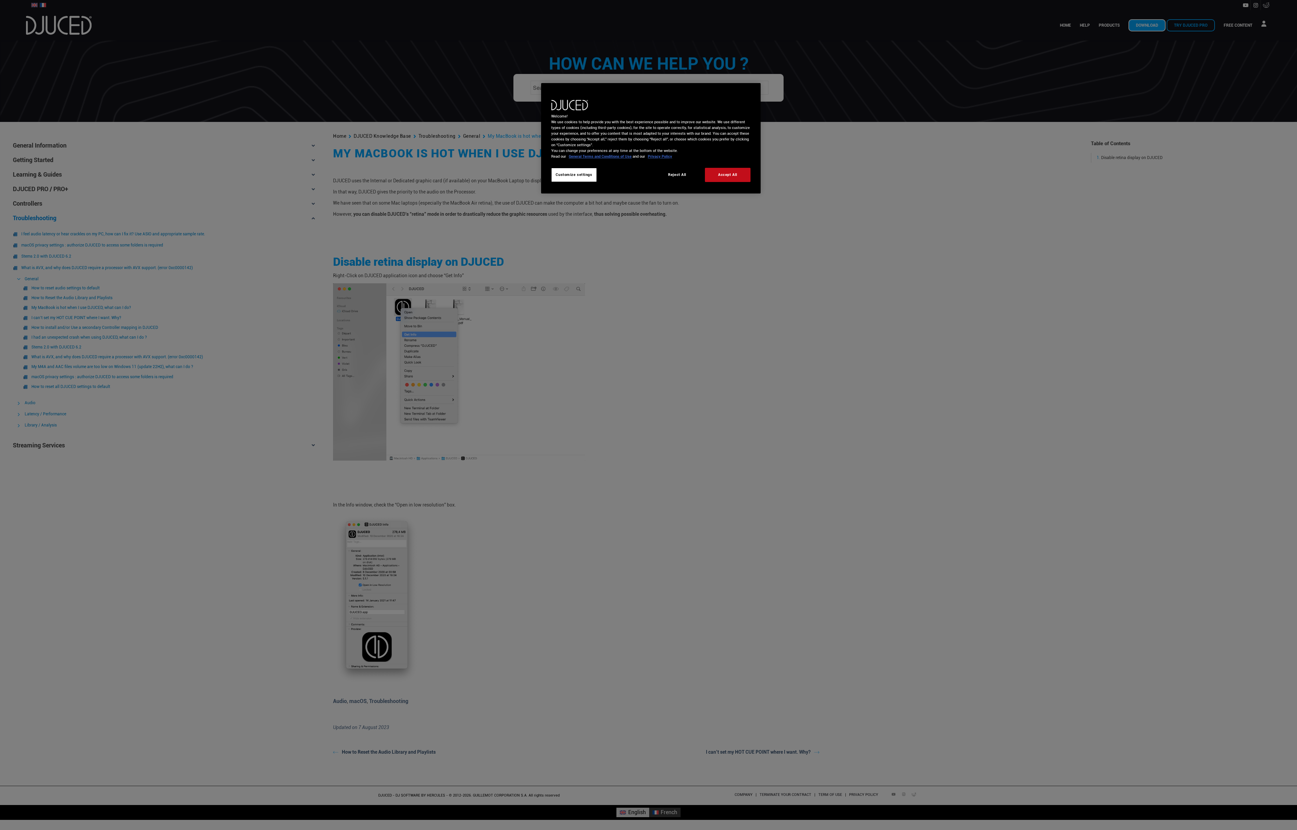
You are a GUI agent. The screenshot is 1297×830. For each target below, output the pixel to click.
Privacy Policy (660, 156)
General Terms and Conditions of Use (600, 156)
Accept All (727, 174)
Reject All (677, 174)
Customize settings (574, 174)
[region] (651, 138)
